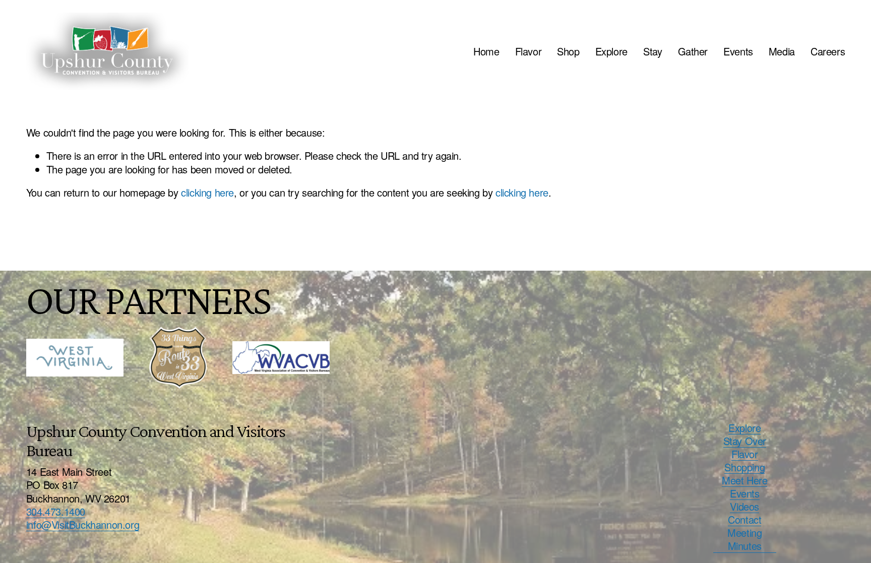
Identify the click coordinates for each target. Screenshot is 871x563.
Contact (744, 519)
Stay (652, 51)
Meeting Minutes (744, 539)
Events (738, 51)
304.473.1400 (55, 511)
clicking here (207, 192)
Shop (568, 51)
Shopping (744, 467)
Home (486, 51)
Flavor (528, 51)
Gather (693, 51)
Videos (744, 506)
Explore (611, 51)
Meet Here (744, 480)
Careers (828, 51)
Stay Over (744, 441)
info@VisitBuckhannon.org (82, 524)
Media (782, 51)
